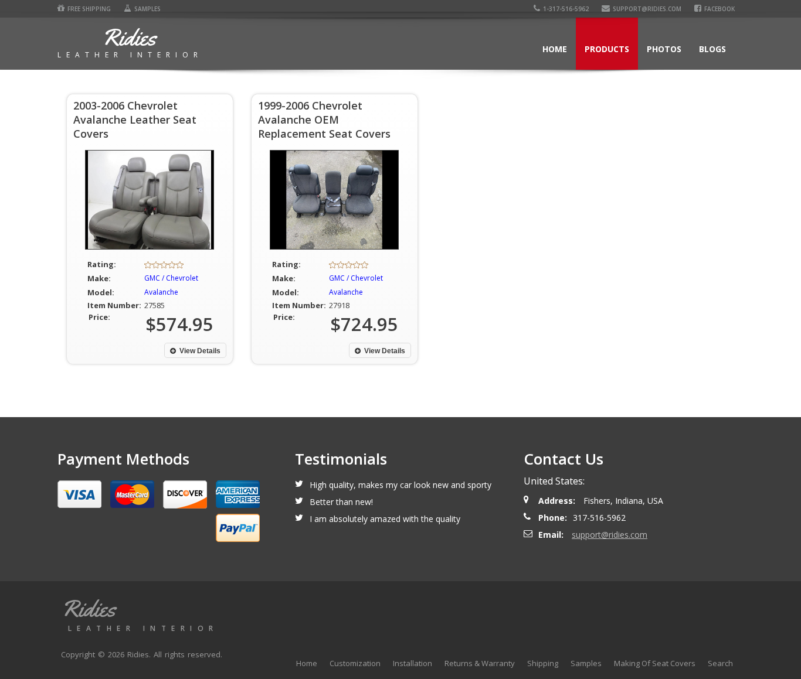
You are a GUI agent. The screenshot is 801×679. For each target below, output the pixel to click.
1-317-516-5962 (566, 9)
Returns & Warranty (479, 663)
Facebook (719, 9)
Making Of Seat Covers (654, 663)
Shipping (542, 663)
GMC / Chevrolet (171, 278)
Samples (147, 9)
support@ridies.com (647, 9)
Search (720, 663)
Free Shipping (89, 9)
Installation (412, 663)
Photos (664, 48)
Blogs (712, 48)
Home (554, 48)
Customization (355, 663)
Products (607, 48)
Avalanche (161, 292)
